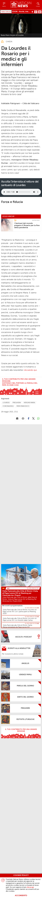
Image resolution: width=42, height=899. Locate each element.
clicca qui (30, 887)
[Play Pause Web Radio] (33, 12)
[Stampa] (23, 418)
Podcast (35, 11)
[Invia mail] (17, 418)
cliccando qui (30, 370)
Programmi (39, 11)
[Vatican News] (21, 4)
